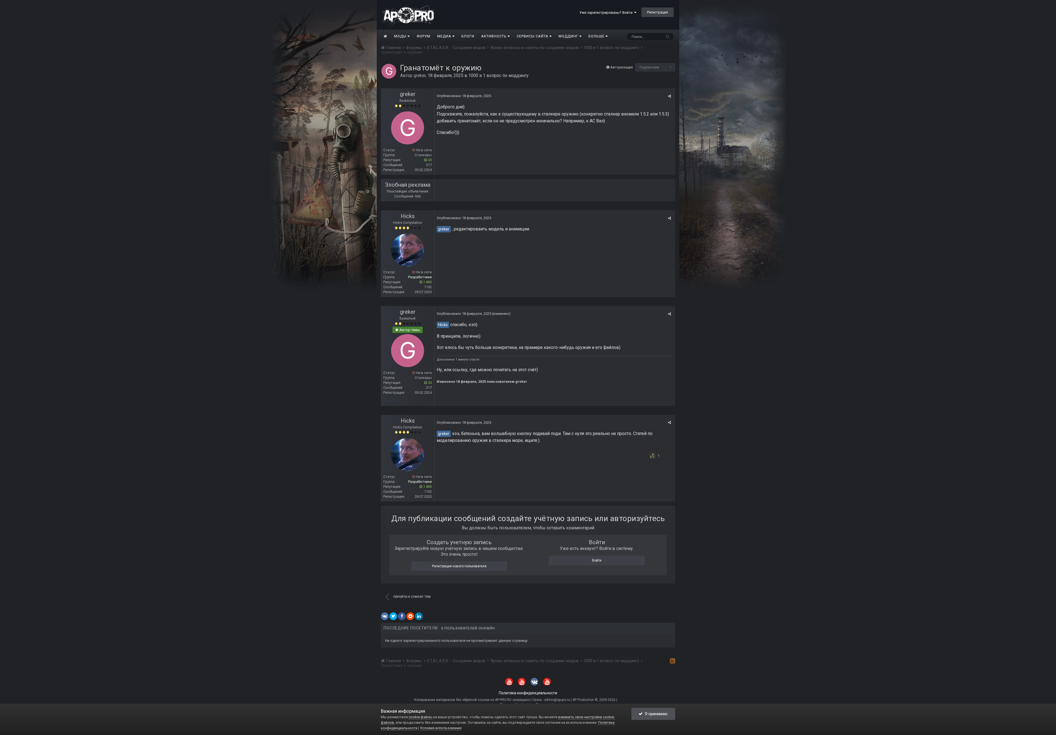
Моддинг (569, 36)
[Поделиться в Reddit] (410, 616)
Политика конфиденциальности (528, 693)
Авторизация (621, 67)
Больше (596, 36)
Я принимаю (655, 713)
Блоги (467, 36)
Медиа (444, 36)
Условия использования (440, 728)
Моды (401, 36)
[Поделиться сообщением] (669, 96)
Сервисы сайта (533, 36)
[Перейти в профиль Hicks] (407, 249)
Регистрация (657, 12)
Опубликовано (464, 96)
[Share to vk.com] (385, 616)
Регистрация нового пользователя (459, 566)
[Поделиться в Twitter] (393, 616)
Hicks (408, 216)
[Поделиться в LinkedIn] (419, 616)
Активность (494, 36)
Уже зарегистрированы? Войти (606, 12)
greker (420, 75)
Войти (596, 560)
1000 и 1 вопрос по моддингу (498, 75)
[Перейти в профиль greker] (388, 71)
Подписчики (649, 67)
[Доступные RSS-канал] (672, 661)
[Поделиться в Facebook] (402, 616)
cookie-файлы (420, 717)
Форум (423, 36)
